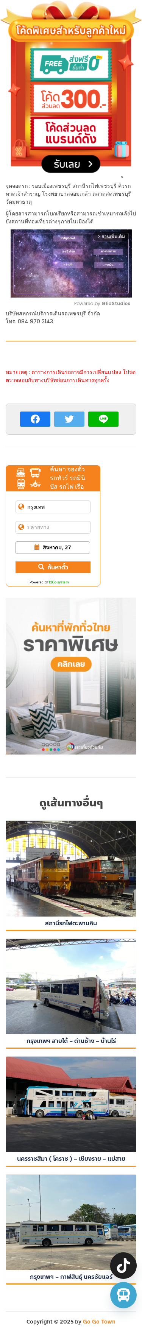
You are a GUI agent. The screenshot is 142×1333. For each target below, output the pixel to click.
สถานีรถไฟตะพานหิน (71, 923)
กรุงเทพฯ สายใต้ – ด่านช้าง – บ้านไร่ (71, 1041)
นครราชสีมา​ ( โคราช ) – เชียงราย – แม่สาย (71, 1158)
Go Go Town (99, 1322)
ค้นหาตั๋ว (57, 567)
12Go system (58, 582)
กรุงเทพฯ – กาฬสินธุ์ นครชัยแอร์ (71, 1277)
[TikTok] (123, 1265)
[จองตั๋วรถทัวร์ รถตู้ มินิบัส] (123, 1295)
